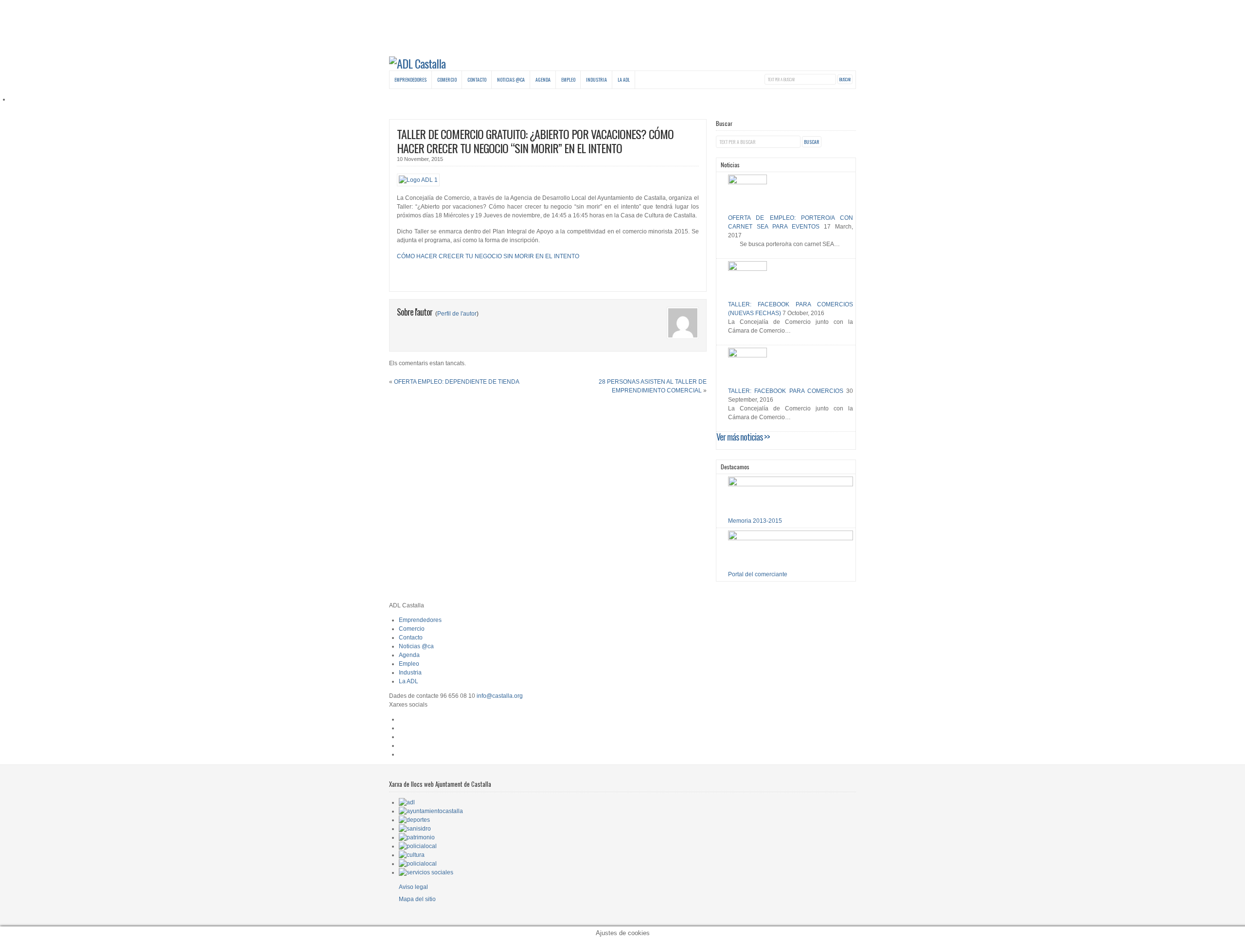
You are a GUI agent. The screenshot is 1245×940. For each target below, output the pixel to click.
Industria (596, 79)
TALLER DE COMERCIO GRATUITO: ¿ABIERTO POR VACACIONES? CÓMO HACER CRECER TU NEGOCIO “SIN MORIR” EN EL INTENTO (535, 141)
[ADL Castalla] (417, 63)
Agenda (543, 79)
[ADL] (407, 802)
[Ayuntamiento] (431, 811)
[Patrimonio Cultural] (417, 837)
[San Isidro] (415, 828)
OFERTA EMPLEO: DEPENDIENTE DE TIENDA (456, 381)
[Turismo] (418, 863)
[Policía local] (418, 846)
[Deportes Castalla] (414, 819)
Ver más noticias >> (743, 436)
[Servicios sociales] (426, 872)
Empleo (568, 79)
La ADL (624, 79)
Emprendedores (410, 79)
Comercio (447, 79)
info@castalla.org (500, 695)
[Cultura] (412, 854)
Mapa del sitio (417, 899)
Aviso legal (413, 887)
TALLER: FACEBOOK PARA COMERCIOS (785, 391)
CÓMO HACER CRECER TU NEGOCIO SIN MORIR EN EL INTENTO (488, 256)
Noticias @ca (511, 79)
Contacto (476, 79)
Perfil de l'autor (457, 313)
